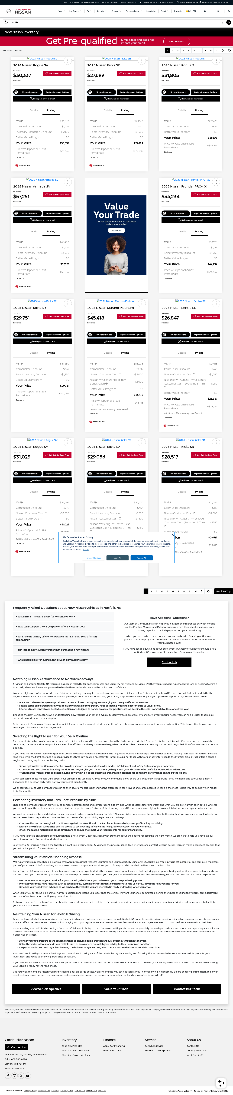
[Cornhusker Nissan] (19, 11)
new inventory (35, 813)
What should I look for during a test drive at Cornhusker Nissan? (53, 659)
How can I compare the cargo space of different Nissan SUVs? (51, 626)
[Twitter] (21, 1075)
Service (150, 1040)
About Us (194, 1040)
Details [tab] (34, 110)
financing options (198, 636)
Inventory (69, 1040)
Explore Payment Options (57, 92)
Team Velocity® (185, 1091)
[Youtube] (28, 1075)
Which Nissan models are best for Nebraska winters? (46, 616)
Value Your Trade (116, 989)
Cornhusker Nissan (14, 1090)
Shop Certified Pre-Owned (76, 1050)
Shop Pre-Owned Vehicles (76, 1055)
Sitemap (55, 1090)
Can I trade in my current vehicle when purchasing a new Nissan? (53, 649)
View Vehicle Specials (46, 989)
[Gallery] (116, 41)
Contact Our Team (187, 989)
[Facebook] (8, 1075)
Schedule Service (154, 1045)
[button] (68, 61)
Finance (109, 1040)
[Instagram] (14, 1075)
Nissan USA (91, 1090)
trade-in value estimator (173, 861)
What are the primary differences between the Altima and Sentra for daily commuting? (56, 638)
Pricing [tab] (51, 110)
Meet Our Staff (194, 1055)
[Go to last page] (229, 50)
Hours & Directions (197, 1050)
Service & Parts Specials (158, 1050)
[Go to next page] (223, 50)
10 (217, 50)
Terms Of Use (44, 1090)
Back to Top (223, 591)
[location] (140, 2)
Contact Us (169, 662)
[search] (229, 11)
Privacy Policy (30, 1090)
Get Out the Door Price (59, 73)
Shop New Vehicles (72, 1045)
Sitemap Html (67, 1090)
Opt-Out (102, 1090)
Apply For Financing (114, 1045)
